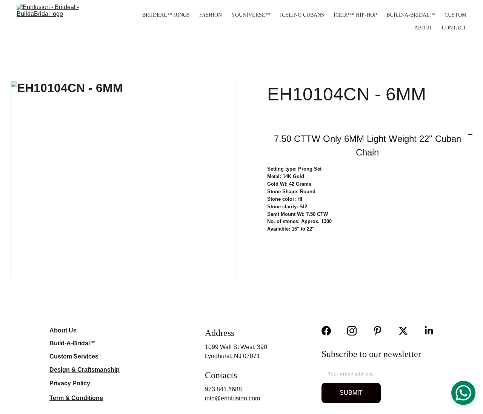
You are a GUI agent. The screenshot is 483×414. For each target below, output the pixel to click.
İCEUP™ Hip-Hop (355, 15)
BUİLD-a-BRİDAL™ (410, 15)
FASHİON (210, 15)
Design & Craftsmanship (84, 369)
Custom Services (73, 356)
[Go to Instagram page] (355, 331)
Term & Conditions (76, 398)
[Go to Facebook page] (329, 331)
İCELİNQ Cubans (302, 15)
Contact (454, 28)
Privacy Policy (69, 383)
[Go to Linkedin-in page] (429, 331)
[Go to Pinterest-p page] (381, 331)
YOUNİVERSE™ (251, 15)
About (423, 28)
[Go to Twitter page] (406, 331)
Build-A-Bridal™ (72, 343)
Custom (455, 15)
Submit (351, 392)
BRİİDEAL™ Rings (166, 15)
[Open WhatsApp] (463, 393)
